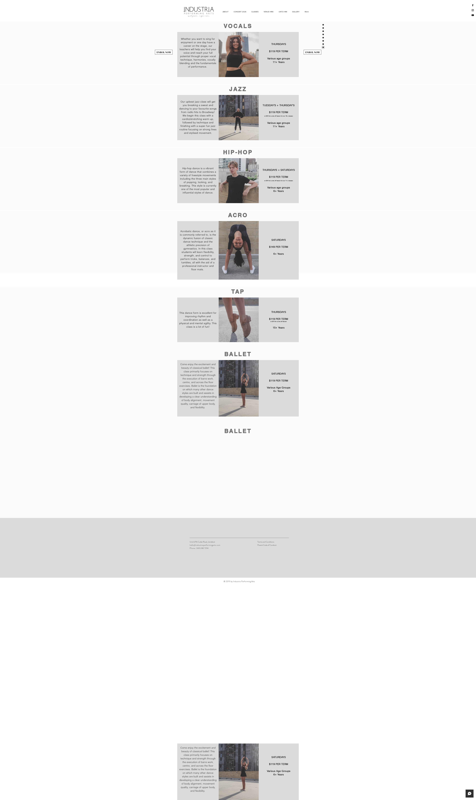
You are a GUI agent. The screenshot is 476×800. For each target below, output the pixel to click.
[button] (225, 12)
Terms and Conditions (265, 541)
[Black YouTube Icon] (472, 15)
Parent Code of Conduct (266, 545)
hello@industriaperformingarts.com (205, 545)
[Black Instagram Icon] (472, 10)
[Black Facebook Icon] (472, 5)
